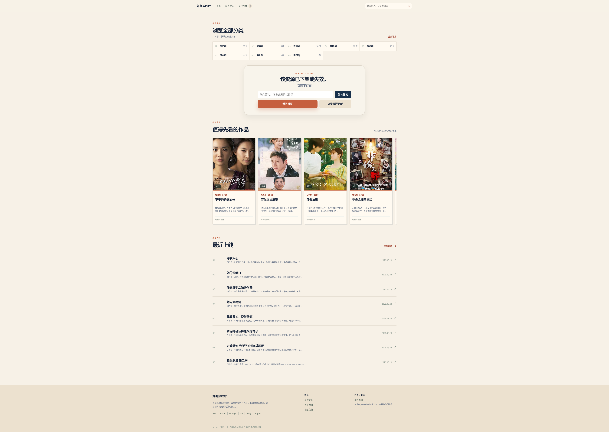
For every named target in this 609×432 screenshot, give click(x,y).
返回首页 (287, 103)
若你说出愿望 (269, 199)
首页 (218, 6)
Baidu (223, 413)
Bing (249, 413)
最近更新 (229, 6)
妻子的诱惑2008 (225, 199)
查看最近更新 (335, 103)
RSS (214, 413)
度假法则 (312, 199)
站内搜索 (343, 94)
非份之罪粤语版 (362, 199)
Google (232, 413)
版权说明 (358, 400)
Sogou (258, 413)
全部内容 (390, 245)
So (241, 413)
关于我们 (308, 404)
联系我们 (308, 409)
